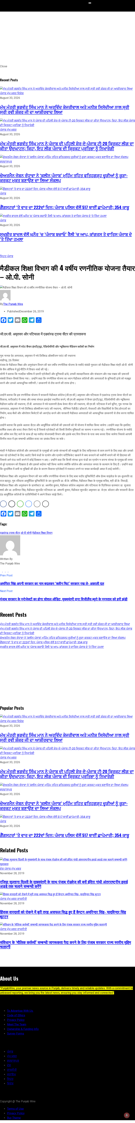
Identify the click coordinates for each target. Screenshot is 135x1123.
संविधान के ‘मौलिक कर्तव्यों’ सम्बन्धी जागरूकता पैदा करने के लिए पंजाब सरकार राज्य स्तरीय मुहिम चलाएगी (65, 944)
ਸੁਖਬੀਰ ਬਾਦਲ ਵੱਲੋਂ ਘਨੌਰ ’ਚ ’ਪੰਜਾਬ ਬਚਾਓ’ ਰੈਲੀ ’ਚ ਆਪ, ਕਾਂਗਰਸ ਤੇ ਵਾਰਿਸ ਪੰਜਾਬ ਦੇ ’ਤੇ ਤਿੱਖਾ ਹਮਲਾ (66, 236)
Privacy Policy (16, 1020)
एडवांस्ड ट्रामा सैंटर (10, 533)
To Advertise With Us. (20, 1010)
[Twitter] (4, 571)
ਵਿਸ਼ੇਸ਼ (20, 93)
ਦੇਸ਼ (2, 868)
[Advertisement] (67, 37)
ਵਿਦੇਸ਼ (10, 1083)
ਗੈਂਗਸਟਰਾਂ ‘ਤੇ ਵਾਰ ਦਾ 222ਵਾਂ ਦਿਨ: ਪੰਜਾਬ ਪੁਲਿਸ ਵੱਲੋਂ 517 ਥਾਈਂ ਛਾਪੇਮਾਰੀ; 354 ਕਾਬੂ (64, 207)
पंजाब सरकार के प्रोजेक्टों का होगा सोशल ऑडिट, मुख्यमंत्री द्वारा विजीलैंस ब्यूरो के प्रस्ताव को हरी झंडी (63, 598)
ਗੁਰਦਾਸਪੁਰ (6, 161)
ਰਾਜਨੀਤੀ (22, 899)
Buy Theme (14, 1117)
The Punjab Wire (13, 304)
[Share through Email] (37, 504)
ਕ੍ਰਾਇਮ (11, 1074)
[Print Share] (45, 504)
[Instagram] (7, 571)
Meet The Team (16, 1024)
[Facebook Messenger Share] (28, 504)
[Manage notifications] (127, 1115)
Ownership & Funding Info (23, 1029)
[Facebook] (1, 571)
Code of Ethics (16, 1015)
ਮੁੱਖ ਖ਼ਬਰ (12, 93)
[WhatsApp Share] (20, 504)
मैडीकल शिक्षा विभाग (42, 533)
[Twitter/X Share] (11, 504)
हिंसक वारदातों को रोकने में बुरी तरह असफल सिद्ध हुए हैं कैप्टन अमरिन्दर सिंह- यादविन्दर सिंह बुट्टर (63, 914)
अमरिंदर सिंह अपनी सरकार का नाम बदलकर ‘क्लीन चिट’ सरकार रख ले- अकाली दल (52, 583)
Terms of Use (15, 1108)
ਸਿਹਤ (3, 256)
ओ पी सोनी (26, 533)
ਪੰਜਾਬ (3, 93)
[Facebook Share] (3, 504)
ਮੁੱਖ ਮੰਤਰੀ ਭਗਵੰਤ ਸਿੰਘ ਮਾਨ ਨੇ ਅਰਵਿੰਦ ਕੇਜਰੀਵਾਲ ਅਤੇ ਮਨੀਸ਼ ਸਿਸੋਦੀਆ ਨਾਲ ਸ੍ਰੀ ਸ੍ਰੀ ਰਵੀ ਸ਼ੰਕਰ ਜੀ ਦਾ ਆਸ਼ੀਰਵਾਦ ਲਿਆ (64, 109)
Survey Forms (15, 1033)
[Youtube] (9, 571)
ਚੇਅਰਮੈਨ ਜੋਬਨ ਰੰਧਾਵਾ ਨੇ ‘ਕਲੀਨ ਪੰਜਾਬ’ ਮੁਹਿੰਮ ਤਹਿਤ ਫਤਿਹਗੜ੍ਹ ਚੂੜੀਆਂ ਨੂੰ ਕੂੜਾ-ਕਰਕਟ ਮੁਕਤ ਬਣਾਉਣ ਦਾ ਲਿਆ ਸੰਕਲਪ (64, 177)
